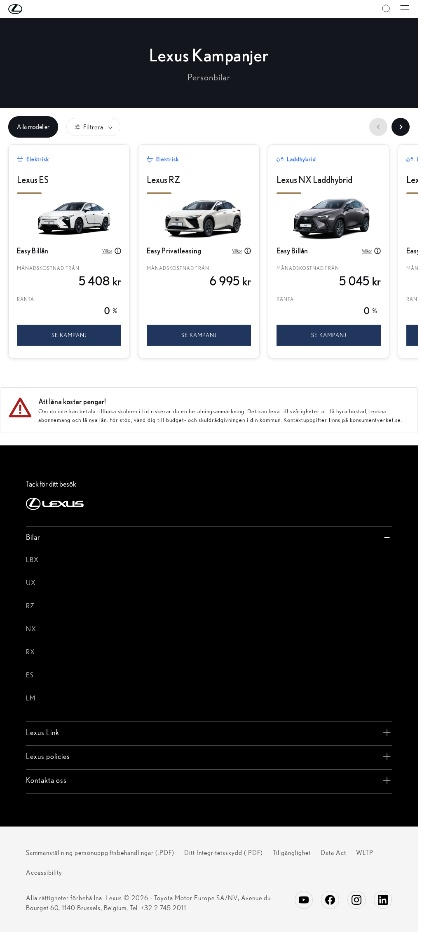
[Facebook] (330, 900)
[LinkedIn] (383, 900)
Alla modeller (33, 127)
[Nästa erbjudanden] (401, 127)
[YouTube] (304, 900)
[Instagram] (356, 900)
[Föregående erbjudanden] (378, 127)
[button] (31, 9)
